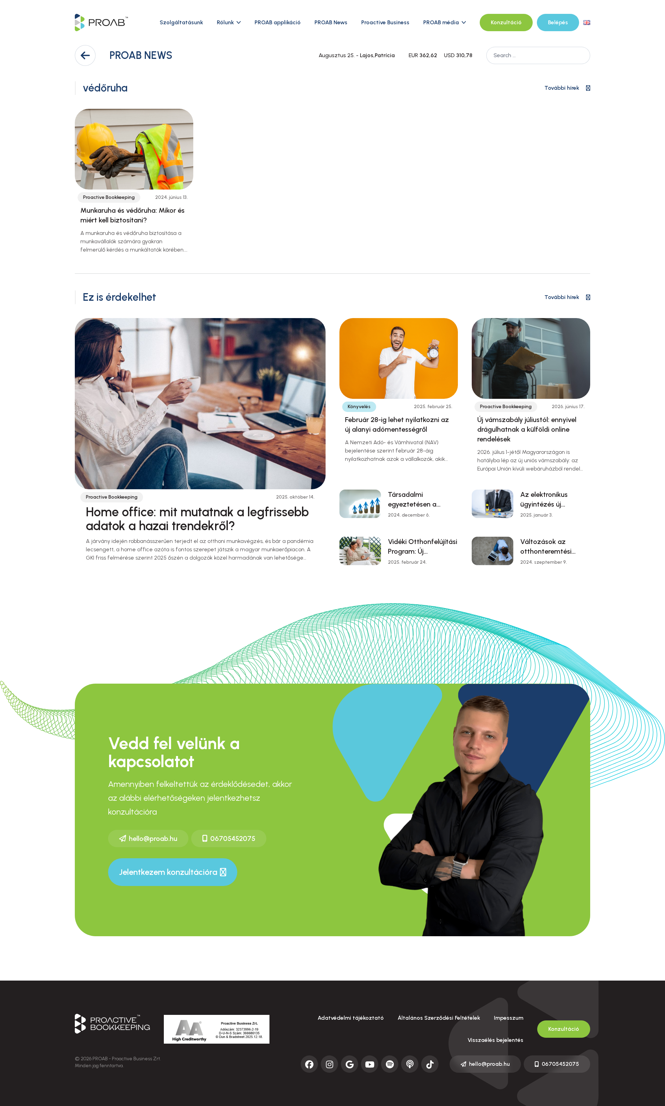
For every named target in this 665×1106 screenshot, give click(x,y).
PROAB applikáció (278, 22)
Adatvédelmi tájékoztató (351, 1018)
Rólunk (225, 22)
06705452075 (232, 838)
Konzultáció (506, 22)
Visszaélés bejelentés (495, 1040)
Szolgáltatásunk (181, 22)
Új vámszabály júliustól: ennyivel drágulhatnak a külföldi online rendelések (526, 429)
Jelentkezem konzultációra (168, 872)
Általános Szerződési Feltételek (439, 1018)
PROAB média (441, 22)
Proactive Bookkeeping (109, 197)
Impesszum (508, 1018)
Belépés (558, 22)
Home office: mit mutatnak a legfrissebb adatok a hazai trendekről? (197, 518)
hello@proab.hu (153, 838)
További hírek (561, 88)
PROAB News (330, 22)
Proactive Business (385, 22)
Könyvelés (359, 407)
